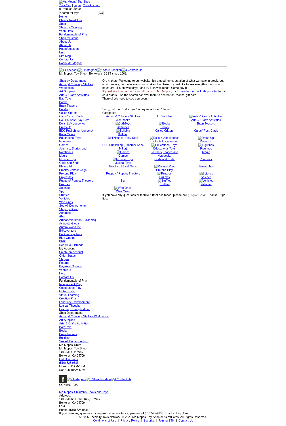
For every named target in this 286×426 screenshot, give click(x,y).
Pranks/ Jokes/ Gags (73, 170)
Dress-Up (65, 127)
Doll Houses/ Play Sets (74, 120)
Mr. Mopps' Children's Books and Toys (84, 392)
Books (63, 102)
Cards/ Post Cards (71, 116)
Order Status (67, 255)
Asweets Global (69, 223)
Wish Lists (66, 31)
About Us (65, 41)
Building (64, 109)
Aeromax (65, 212)
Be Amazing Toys (70, 234)
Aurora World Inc (70, 227)
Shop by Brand (68, 38)
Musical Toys (67, 159)
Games (64, 145)
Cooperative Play (70, 287)
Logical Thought (69, 305)
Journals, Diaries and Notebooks (72, 150)
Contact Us (66, 59)
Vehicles (64, 198)
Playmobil (65, 166)
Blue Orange (67, 237)
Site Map (65, 56)
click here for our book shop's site (195, 91)
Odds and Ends (69, 162)
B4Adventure (67, 230)
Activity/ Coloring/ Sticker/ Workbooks (84, 316)
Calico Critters (68, 112)
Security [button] (148, 420)
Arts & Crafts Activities (74, 95)
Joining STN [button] (166, 420)
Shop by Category (70, 27)
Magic (63, 155)
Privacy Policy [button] (129, 420)
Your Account (91, 5)
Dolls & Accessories (72, 123)
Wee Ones (66, 202)
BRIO (62, 241)
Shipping (64, 259)
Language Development (74, 302)
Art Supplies (67, 91)
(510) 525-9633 (68, 362)
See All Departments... (73, 205)
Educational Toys (70, 137)
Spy (61, 191)
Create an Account (71, 252)
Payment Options (70, 266)
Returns (64, 262)
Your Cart (65, 5)
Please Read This (70, 20)
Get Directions (68, 359)
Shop (62, 23)
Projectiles (66, 177)
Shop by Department (72, 80)
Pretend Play (67, 173)
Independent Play (70, 284)
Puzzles (64, 184)
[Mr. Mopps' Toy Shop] (74, 1)
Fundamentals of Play (73, 34)
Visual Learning (69, 295)
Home (63, 16)
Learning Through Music (74, 309)
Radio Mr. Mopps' (70, 63)
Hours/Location (69, 48)
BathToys (65, 98)
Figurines (65, 141)
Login (77, 5)
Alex (62, 216)
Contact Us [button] (186, 420)
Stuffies (64, 195)
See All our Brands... (72, 245)
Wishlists (65, 270)
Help (62, 52)
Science (64, 187)
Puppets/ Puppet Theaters (76, 180)
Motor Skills (67, 291)
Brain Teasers (68, 105)
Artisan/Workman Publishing (77, 220)
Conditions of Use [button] (104, 420)
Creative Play (68, 298)
